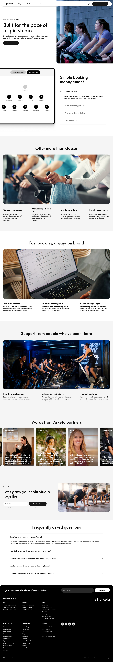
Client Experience (27, 607)
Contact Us (25, 648)
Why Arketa (21, 4)
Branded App (45, 605)
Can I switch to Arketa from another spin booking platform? (32, 573)
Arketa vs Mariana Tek (47, 634)
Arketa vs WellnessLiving (48, 636)
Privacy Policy (38, 507)
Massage (5, 650)
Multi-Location (7, 631)
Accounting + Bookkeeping (29, 612)
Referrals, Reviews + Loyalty (49, 614)
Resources (50, 4)
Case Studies (26, 629)
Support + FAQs (27, 643)
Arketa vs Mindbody (47, 627)
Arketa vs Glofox (46, 629)
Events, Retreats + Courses (10, 609)
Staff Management (27, 609)
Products (29, 4)
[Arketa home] (9, 4)
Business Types (40, 4)
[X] (73, 624)
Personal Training (7, 645)
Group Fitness (7, 638)
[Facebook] (66, 624)
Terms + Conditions (99, 658)
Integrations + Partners (28, 641)
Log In (88, 4)
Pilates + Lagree (7, 636)
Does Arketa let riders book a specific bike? (26, 537)
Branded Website (46, 616)
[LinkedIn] (69, 624)
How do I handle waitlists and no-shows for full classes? (30, 551)
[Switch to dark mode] (108, 657)
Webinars (25, 638)
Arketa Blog (26, 627)
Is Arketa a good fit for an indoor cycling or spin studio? (30, 566)
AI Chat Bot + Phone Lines (48, 618)
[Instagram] (62, 624)
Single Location (7, 629)
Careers (25, 645)
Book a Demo (100, 4)
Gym (4, 641)
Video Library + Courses (9, 607)
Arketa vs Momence (47, 631)
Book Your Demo (37, 504)
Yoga (4, 634)
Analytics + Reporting (28, 605)
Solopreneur (6, 627)
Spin (4, 648)
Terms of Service (29, 507)
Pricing (58, 4)
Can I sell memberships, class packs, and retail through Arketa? (33, 558)
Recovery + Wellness (8, 643)
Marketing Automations (48, 607)
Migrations (25, 636)
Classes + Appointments (9, 605)
